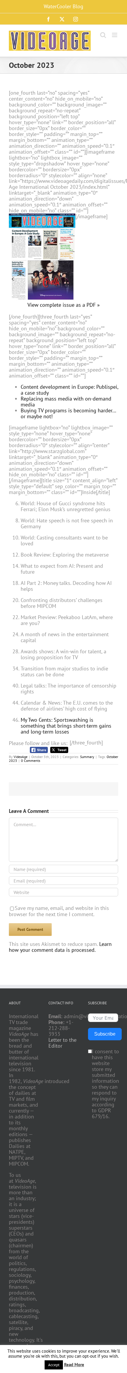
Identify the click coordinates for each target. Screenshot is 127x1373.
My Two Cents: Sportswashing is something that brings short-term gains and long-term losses (66, 725)
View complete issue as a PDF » (63, 304)
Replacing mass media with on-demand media (66, 401)
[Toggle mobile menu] (115, 35)
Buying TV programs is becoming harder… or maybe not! (68, 413)
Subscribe (104, 1033)
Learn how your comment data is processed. (60, 947)
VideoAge (20, 756)
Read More (74, 1364)
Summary (87, 756)
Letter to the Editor (62, 1043)
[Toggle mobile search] (103, 35)
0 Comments (30, 760)
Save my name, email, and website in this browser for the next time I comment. (59, 911)
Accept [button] (53, 1364)
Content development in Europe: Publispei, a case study (69, 389)
